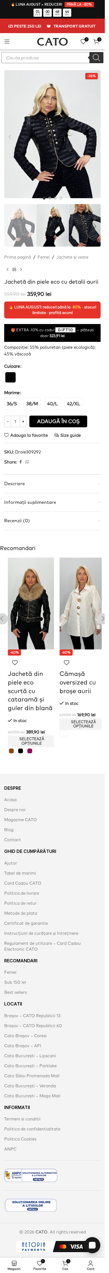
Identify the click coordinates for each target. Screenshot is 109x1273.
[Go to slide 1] (44, 192)
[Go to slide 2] (49, 192)
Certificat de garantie (26, 915)
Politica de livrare (21, 885)
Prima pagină (17, 249)
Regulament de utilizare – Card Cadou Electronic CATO (42, 938)
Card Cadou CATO (22, 875)
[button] (9, 134)
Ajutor (10, 855)
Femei (43, 249)
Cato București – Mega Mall (32, 1088)
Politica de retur (20, 895)
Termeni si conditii (22, 1111)
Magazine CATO (20, 812)
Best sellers (15, 984)
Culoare (12, 358)
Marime (12, 385)
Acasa (10, 792)
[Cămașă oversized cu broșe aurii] (83, 596)
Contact (12, 832)
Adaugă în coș (58, 414)
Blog (8, 822)
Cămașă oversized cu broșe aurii (78, 674)
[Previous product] (7, 262)
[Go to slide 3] (55, 192)
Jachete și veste (72, 249)
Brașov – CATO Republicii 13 (32, 1008)
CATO (41, 1224)
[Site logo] (52, 41)
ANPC (10, 1141)
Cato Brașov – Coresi (25, 1028)
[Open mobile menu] (7, 41)
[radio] (10, 370)
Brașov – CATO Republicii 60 (33, 1018)
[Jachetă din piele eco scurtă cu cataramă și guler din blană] (31, 596)
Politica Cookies (20, 1131)
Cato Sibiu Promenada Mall (32, 1068)
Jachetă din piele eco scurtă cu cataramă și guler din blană (30, 683)
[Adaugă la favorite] (15, 655)
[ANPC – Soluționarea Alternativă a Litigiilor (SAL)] (30, 1167)
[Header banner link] (52, 26)
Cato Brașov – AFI (22, 1038)
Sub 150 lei (15, 974)
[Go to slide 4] (61, 192)
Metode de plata (20, 905)
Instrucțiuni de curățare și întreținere (41, 925)
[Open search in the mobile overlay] (52, 57)
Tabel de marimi (20, 865)
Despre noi (14, 802)
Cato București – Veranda (30, 1078)
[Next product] (21, 262)
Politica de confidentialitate (32, 1121)
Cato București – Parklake (30, 1058)
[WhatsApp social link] (27, 454)
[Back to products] (14, 262)
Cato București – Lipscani (30, 1048)
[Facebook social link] (20, 454)
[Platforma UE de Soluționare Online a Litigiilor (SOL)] (30, 1197)
